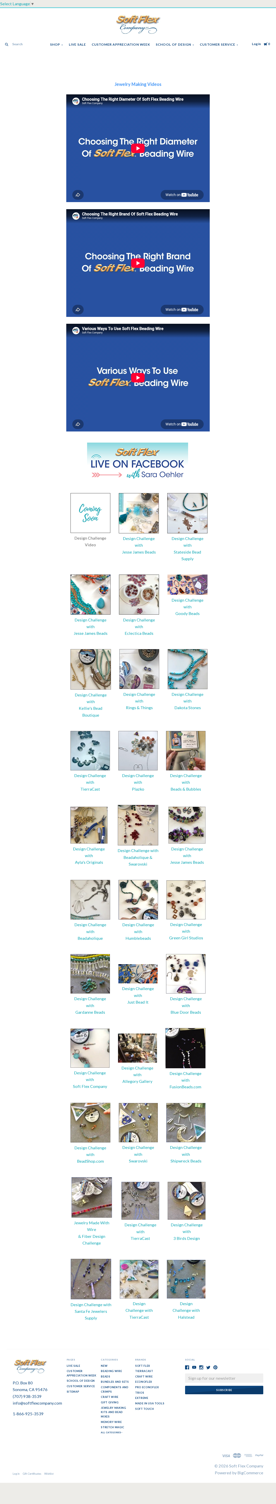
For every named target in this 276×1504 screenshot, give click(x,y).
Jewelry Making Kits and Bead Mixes (113, 1412)
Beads (105, 1376)
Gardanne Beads (90, 1012)
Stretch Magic (112, 1427)
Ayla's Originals (89, 862)
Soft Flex (142, 1365)
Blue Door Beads (186, 1012)
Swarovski (138, 1160)
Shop (55, 44)
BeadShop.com (90, 1161)
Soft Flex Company (90, 1086)
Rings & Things (139, 707)
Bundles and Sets (115, 1381)
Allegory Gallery (137, 1081)
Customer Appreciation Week (121, 44)
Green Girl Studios (186, 937)
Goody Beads (187, 613)
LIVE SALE (77, 44)
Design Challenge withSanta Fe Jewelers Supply (91, 1311)
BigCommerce (250, 1472)
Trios (139, 1392)
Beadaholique (90, 938)
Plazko (138, 789)
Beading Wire (111, 1371)
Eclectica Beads (139, 633)
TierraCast (90, 789)
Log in (256, 44)
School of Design (173, 44)
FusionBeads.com (185, 1086)
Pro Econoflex (147, 1387)
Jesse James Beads (139, 551)
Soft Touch (144, 1408)
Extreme (141, 1398)
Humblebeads (138, 938)
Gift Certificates (32, 1473)
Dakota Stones (187, 707)
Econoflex (143, 1381)
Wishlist (49, 1473)
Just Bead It (138, 1002)
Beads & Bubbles (186, 789)
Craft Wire (109, 1397)
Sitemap (73, 1391)
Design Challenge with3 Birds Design (187, 1231)
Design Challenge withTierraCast (139, 1310)
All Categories (111, 1432)
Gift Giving (109, 1402)
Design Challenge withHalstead (186, 1310)
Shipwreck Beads (186, 1160)
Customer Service (217, 44)
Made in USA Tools (149, 1403)
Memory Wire (111, 1422)
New (104, 1365)
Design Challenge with (138, 850)
